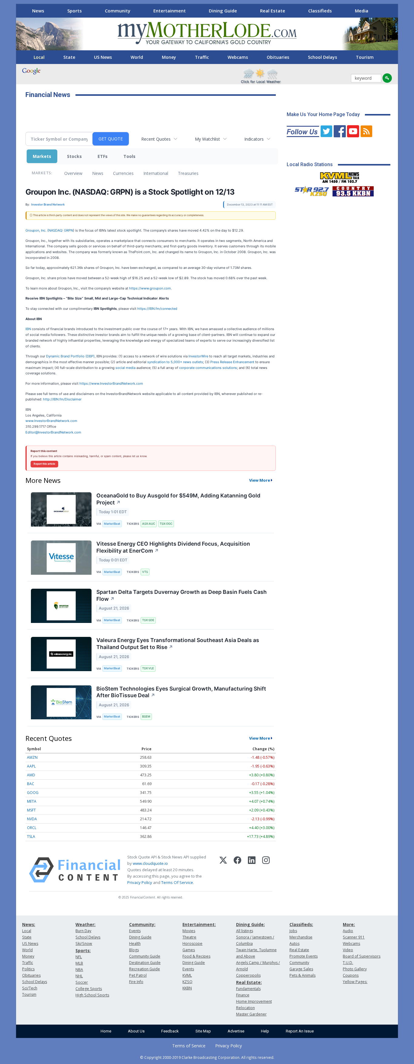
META (31, 801)
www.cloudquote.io (150, 863)
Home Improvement (254, 1001)
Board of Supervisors (361, 956)
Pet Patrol (138, 975)
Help (265, 1031)
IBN (28, 329)
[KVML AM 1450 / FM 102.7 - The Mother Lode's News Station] (339, 175)
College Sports (88, 988)
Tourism (365, 57)
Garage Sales (301, 969)
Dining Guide (223, 11)
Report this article (44, 463)
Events (135, 930)
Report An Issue (300, 1031)
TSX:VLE (148, 668)
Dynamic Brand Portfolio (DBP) (70, 356)
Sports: (83, 950)
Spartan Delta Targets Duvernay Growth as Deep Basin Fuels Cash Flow (181, 595)
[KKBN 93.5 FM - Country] (353, 189)
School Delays (322, 57)
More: (349, 924)
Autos (294, 943)
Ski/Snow (83, 943)
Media (361, 11)
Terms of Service (188, 1046)
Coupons (351, 975)
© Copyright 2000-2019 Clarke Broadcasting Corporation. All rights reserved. (207, 1057)
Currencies (123, 173)
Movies (188, 930)
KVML (187, 975)
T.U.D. (348, 962)
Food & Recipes (196, 956)
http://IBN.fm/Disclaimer (62, 399)
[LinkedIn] (251, 870)
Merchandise (300, 937)
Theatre (189, 937)
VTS (145, 572)
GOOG (32, 792)
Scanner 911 (354, 937)
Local (39, 57)
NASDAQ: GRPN (60, 230)
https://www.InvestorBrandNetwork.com (111, 383)
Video (348, 949)
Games (188, 949)
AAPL (31, 766)
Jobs (293, 930)
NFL (78, 956)
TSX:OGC (166, 523)
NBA (79, 969)
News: (28, 924)
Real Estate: (249, 982)
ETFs (103, 156)
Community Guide (144, 956)
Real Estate (272, 11)
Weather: (85, 924)
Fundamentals (248, 988)
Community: (142, 924)
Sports (74, 11)
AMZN (32, 757)
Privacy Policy (139, 882)
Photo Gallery (355, 969)
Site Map (203, 1031)
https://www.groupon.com (150, 288)
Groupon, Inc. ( (36, 230)
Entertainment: (199, 924)
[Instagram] (266, 870)
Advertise (236, 1031)
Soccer (81, 982)
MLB (79, 963)
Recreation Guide (144, 969)
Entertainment (169, 11)
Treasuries (188, 173)
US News (103, 57)
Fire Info (136, 981)
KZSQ (187, 981)
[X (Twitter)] (223, 870)
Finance (242, 995)
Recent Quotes (156, 139)
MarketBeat (112, 523)
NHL (79, 976)
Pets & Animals (302, 975)
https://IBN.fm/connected (157, 308)
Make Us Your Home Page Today (323, 114)
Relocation (245, 1007)
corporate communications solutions (208, 368)
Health (135, 943)
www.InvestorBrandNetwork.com (51, 421)
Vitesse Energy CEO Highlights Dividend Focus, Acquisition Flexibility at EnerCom (173, 547)
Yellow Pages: (355, 981)
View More (259, 480)
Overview (73, 173)
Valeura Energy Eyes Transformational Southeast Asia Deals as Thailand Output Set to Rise (177, 643)
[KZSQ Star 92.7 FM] (309, 189)
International (155, 173)
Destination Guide (145, 962)
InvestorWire (198, 356)
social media (125, 368)
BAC (30, 783)
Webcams (238, 57)
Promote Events (303, 956)
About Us (136, 1031)
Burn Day (83, 930)
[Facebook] (237, 870)
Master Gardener (251, 1014)
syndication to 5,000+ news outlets (175, 362)
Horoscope (192, 943)
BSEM (146, 716)
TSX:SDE (148, 620)
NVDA (32, 818)
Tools (129, 156)
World (137, 57)
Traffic (202, 57)
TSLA (31, 836)
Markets (42, 156)
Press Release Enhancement (232, 362)
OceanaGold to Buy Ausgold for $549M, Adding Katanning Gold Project (178, 499)
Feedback (170, 1031)
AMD (31, 775)
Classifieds (320, 11)
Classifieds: (301, 924)
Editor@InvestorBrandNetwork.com (53, 432)
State (69, 57)
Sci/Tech (29, 988)
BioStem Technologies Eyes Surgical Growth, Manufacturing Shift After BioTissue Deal (181, 692)
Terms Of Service (177, 882)
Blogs (134, 949)
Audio (348, 930)
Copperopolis (248, 975)
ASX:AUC (148, 523)
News (38, 11)
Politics (28, 969)
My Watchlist (207, 139)
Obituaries (278, 57)
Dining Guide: (250, 924)
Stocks (74, 156)
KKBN (187, 988)
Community (117, 11)
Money (169, 57)
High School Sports (92, 995)
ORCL (31, 827)
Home (106, 1031)
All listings (244, 930)
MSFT (31, 810)
